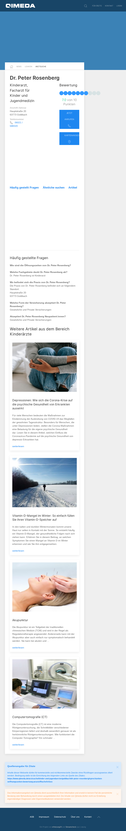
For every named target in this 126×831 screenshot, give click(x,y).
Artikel (72, 187)
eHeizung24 (57, 827)
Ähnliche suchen (53, 187)
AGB (32, 817)
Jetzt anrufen (69, 116)
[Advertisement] (63, 37)
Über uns (75, 817)
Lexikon (28, 66)
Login (119, 6)
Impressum (44, 817)
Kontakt (109, 6)
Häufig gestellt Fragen (24, 187)
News (18, 66)
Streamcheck (71, 827)
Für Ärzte (97, 6)
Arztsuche (40, 66)
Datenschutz (60, 817)
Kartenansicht (71, 135)
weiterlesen (18, 446)
